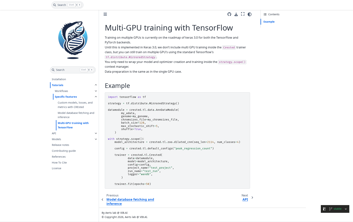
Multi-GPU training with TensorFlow (73, 125)
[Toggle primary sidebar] (105, 14)
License (56, 168)
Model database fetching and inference (76, 115)
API (54, 133)
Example (269, 21)
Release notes (60, 145)
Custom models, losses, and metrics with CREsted (75, 105)
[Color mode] (249, 14)
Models (56, 139)
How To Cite (59, 162)
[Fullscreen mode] (242, 14)
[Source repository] (229, 14)
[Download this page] (236, 14)
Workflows (61, 91)
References (59, 156)
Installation (59, 79)
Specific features (66, 97)
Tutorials (57, 85)
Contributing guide (64, 150)
